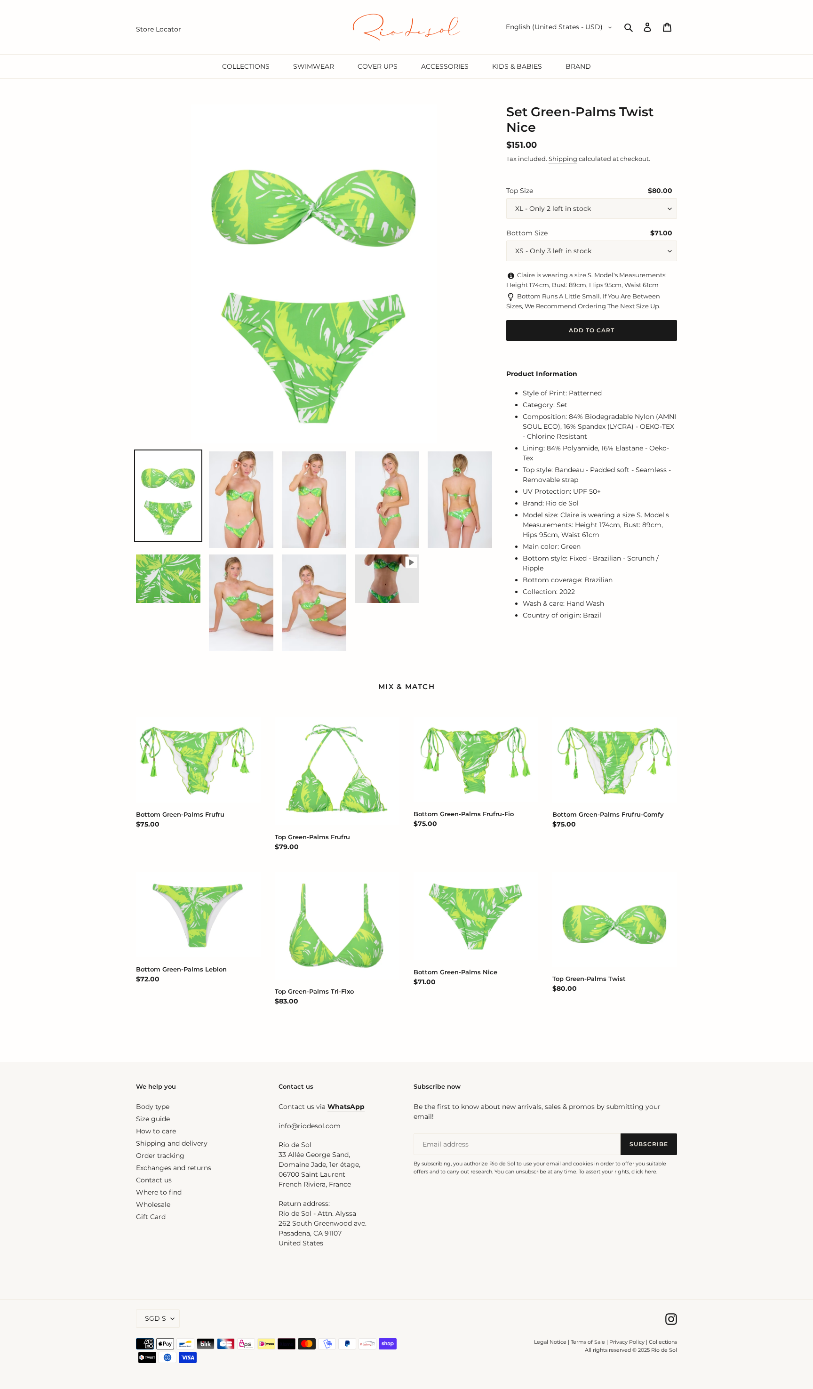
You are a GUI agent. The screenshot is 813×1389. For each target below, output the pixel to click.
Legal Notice (550, 1342)
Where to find (159, 1192)
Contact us (154, 1180)
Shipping (563, 158)
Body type (152, 1106)
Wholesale (153, 1204)
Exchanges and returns (173, 1168)
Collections (663, 1342)
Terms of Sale (588, 1342)
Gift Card (151, 1216)
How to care (156, 1131)
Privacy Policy (627, 1342)
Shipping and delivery (171, 1143)
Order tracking (160, 1155)
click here (643, 1171)
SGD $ (155, 1318)
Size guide (153, 1119)
